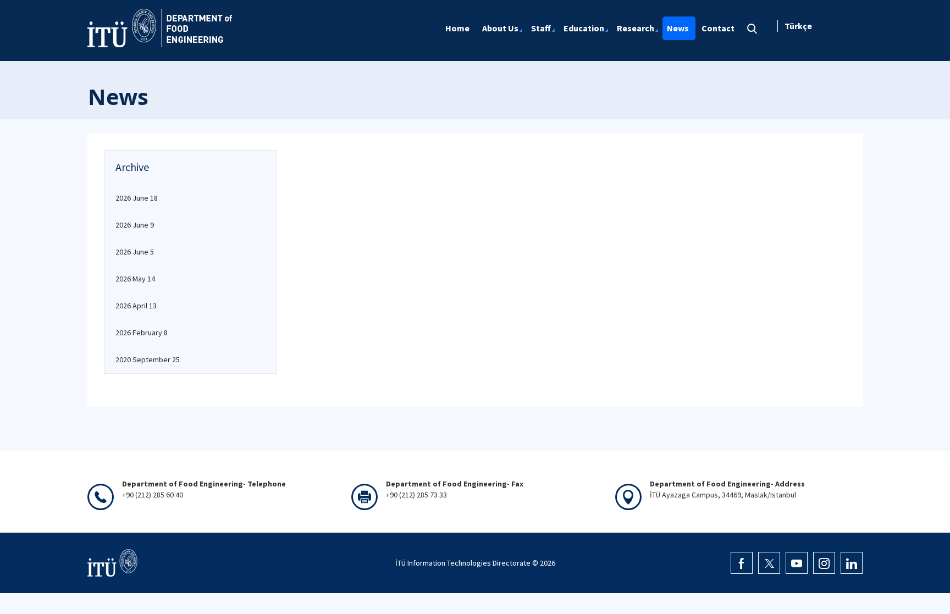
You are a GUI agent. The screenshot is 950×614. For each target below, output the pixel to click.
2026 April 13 (136, 306)
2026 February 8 (141, 333)
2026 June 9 (134, 225)
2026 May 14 (135, 279)
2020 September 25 (147, 359)
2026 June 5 (134, 252)
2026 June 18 (136, 198)
